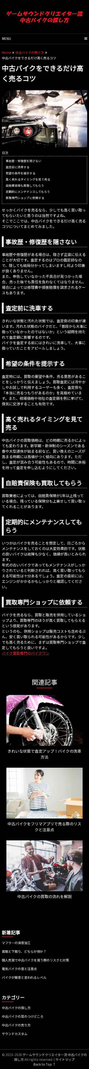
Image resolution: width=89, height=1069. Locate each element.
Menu (6, 38)
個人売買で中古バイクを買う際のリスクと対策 (35, 960)
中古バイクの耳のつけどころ (22, 1016)
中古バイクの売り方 (29, 52)
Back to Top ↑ (44, 1064)
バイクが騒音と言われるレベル (24, 977)
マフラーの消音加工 (16, 942)
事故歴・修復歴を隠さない (23, 161)
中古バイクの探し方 (16, 1007)
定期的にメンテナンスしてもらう (28, 191)
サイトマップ (65, 1059)
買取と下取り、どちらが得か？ (24, 951)
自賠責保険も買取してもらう (25, 185)
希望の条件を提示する (20, 173)
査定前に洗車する (17, 167)
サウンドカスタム (14, 1033)
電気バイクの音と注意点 (19, 968)
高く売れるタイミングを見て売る (28, 179)
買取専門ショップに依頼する (25, 198)
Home (6, 52)
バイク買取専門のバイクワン (25, 653)
